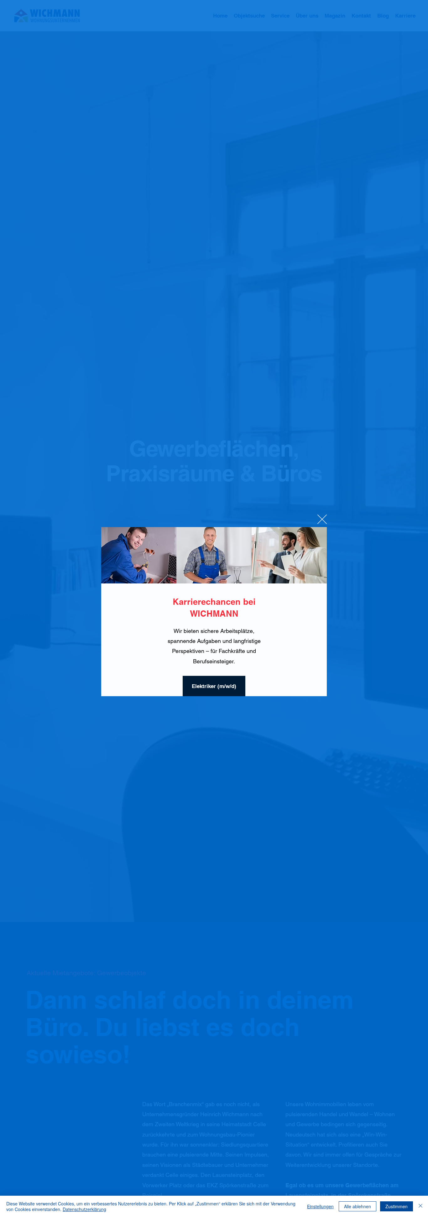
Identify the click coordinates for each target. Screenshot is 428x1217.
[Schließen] (420, 1206)
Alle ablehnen (357, 1206)
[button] (322, 520)
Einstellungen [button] (320, 1206)
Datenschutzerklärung (84, 1209)
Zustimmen (396, 1206)
